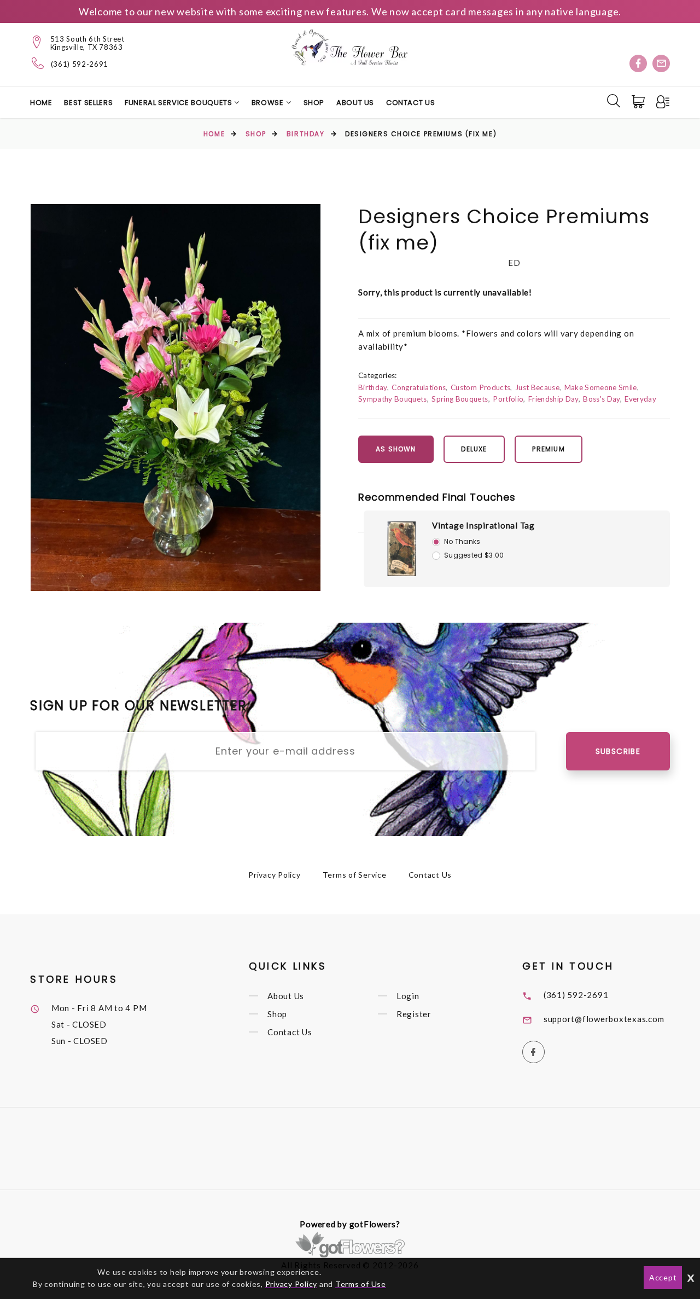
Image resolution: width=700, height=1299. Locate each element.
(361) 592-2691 (79, 64)
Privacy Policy (274, 874)
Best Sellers (88, 102)
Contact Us (410, 102)
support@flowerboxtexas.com (604, 1019)
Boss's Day (601, 399)
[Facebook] (638, 63)
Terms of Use (360, 1284)
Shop (314, 102)
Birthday (305, 133)
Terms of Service (355, 874)
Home (41, 102)
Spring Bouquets (459, 399)
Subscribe (618, 751)
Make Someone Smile (600, 387)
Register (413, 1014)
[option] (175, 397)
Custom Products (480, 387)
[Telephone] (38, 63)
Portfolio (508, 399)
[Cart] (639, 101)
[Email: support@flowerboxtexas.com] (661, 63)
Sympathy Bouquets (392, 399)
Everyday (640, 399)
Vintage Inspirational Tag (483, 525)
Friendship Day (553, 399)
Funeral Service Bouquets (179, 102)
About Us (355, 102)
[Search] (613, 100)
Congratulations (419, 387)
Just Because (537, 387)
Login (407, 996)
